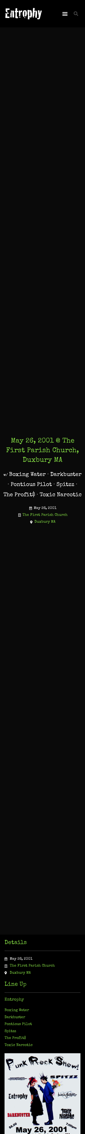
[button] (65, 13)
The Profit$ (15, 1038)
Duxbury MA (45, 522)
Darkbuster (15, 1017)
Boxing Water (17, 1010)
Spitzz (10, 1031)
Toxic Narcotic (19, 1045)
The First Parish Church (45, 515)
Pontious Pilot (18, 1024)
